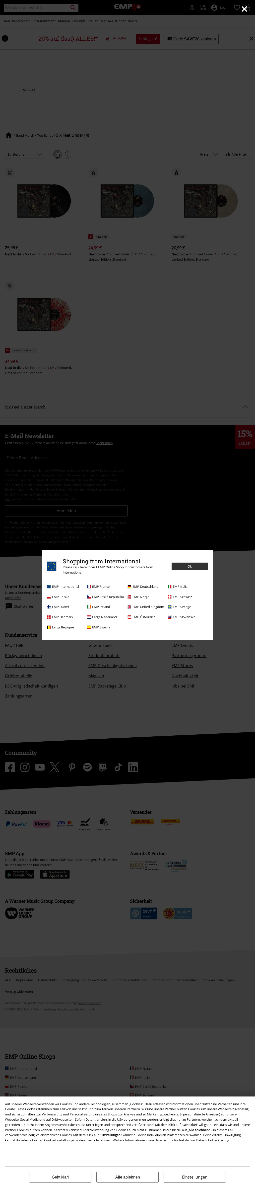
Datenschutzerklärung (212, 1140)
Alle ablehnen (127, 1177)
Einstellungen (194, 1177)
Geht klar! (60, 1177)
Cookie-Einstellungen (59, 1140)
